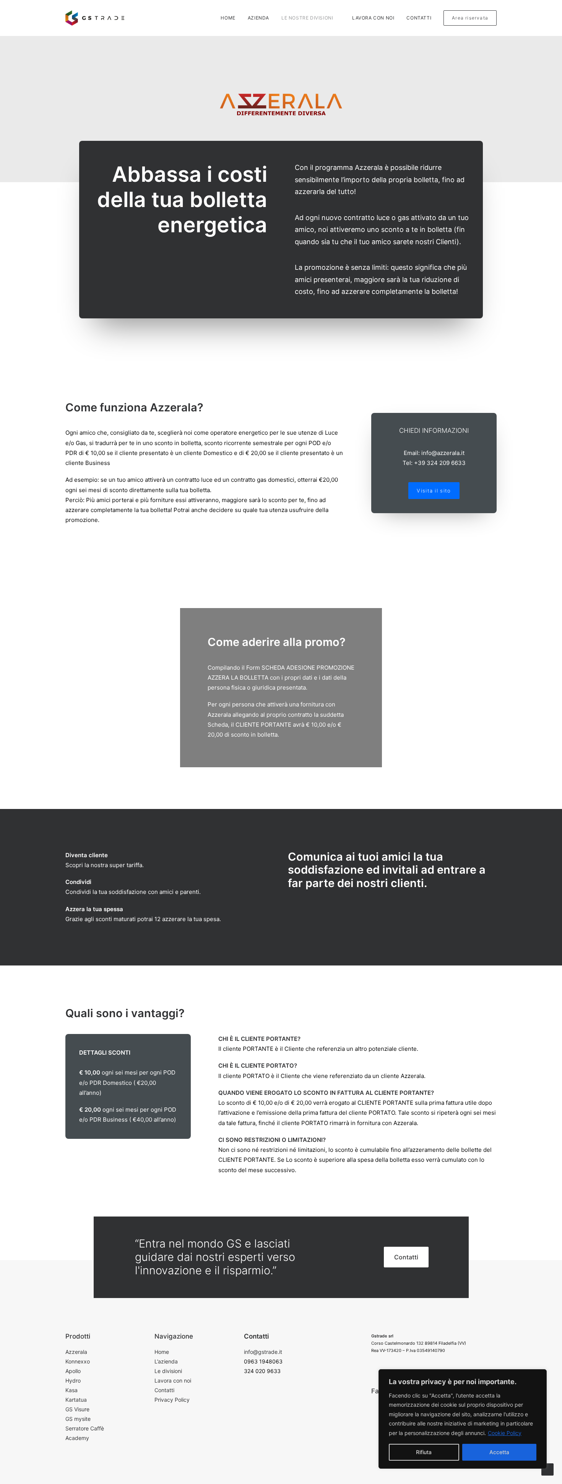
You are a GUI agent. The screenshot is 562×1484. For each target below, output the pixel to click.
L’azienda (166, 1361)
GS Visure (77, 1409)
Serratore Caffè (84, 1428)
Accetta (499, 1452)
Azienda (258, 18)
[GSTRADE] (94, 18)
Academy (77, 1438)
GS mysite (78, 1419)
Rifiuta (424, 1452)
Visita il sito (434, 491)
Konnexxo (77, 1361)
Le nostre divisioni (307, 18)
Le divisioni (168, 1371)
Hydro (73, 1380)
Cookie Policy (504, 1433)
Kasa (71, 1390)
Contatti (418, 18)
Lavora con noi (373, 18)
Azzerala (76, 1352)
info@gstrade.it (263, 1352)
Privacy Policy (172, 1399)
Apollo (73, 1371)
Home (228, 18)
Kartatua (76, 1399)
